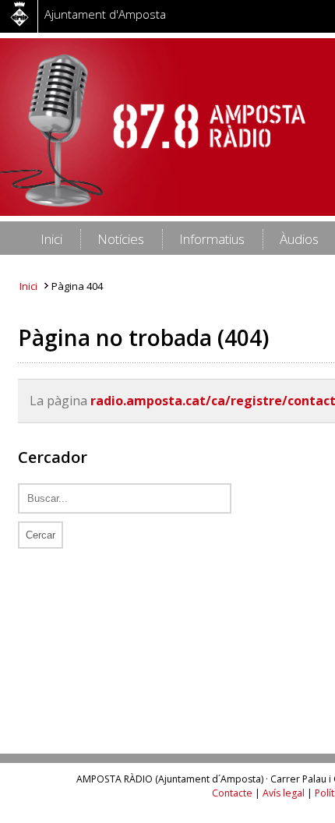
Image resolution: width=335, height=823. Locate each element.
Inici (28, 286)
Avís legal (284, 793)
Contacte (232, 793)
